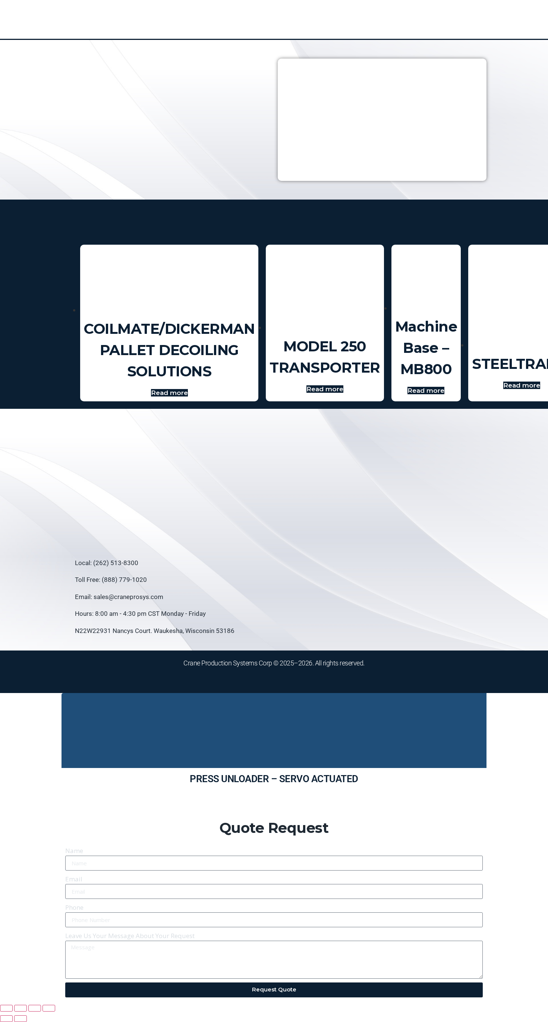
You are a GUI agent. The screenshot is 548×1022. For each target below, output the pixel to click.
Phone (74, 907)
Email (73, 879)
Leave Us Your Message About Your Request (130, 935)
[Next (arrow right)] (20, 1018)
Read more (169, 392)
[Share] (34, 1008)
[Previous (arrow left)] (6, 1018)
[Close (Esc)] (48, 1008)
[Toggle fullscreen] (20, 1008)
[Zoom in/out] (6, 1008)
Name (74, 850)
